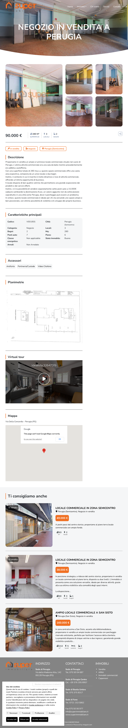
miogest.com (87, 725)
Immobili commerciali (108, 675)
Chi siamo (94, 6)
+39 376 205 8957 (78, 682)
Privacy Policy (24, 708)
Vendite (102, 669)
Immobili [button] (81, 6)
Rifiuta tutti (24, 719)
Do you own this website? (33, 439)
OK (60, 439)
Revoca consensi (66, 725)
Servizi (106, 6)
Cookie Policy (11, 708)
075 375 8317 (76, 692)
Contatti (116, 6)
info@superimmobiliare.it (77, 711)
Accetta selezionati (39, 719)
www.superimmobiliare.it (77, 714)
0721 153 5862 (76, 702)
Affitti (101, 672)
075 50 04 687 (76, 672)
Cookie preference (36, 705)
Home (70, 6)
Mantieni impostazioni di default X (48, 684)
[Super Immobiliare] (21, 7)
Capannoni (103, 678)
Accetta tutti (11, 719)
